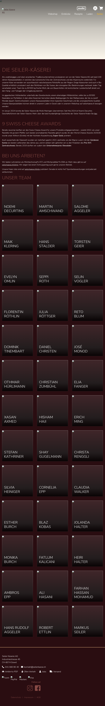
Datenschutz (16, 697)
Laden (90, 14)
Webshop (52, 14)
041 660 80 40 (12, 667)
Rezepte (78, 14)
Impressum (28, 697)
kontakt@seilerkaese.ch (35, 667)
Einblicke (66, 14)
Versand (57, 671)
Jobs (44, 671)
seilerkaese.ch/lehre (10, 165)
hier (95, 113)
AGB (39, 697)
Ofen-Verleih (30, 671)
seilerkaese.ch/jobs (32, 169)
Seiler (100, 14)
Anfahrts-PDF (11, 671)
